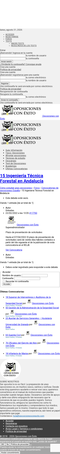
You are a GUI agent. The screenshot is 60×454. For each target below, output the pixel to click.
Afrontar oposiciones (16, 155)
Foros (9, 39)
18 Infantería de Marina (17, 353)
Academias (11, 166)
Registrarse (12, 37)
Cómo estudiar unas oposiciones (16, 188)
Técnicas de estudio (15, 158)
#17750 (33, 213)
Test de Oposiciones (16, 163)
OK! (2, 444)
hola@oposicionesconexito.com (28, 416)
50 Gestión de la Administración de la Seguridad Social (32, 307)
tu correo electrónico (36, 77)
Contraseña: (8, 278)
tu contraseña (32, 58)
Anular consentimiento (10, 452)
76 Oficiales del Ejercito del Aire (21, 343)
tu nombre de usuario (36, 55)
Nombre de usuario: (12, 275)
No (8, 444)
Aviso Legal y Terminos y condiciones (24, 428)
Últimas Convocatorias (16, 168)
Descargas (11, 160)
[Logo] (21, 132)
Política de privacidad (10, 69)
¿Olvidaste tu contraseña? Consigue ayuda (20, 64)
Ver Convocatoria (14, 250)
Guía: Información (14, 150)
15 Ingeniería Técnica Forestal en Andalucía (21, 178)
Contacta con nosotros (16, 426)
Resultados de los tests (24, 45)
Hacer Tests (17, 43)
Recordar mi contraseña (17, 281)
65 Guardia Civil (13, 335)
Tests (9, 41)
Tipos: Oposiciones (15, 153)
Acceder (10, 34)
